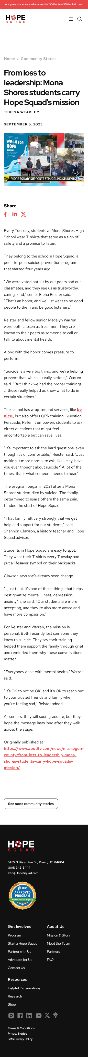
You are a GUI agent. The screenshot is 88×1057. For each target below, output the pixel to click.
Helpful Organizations (24, 988)
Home (9, 58)
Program (14, 935)
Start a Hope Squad (22, 943)
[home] (15, 19)
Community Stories (38, 58)
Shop (12, 1004)
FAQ (50, 959)
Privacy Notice (17, 1034)
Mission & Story (58, 935)
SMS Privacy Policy (20, 1039)
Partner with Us (19, 951)
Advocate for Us (20, 959)
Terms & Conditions (21, 1028)
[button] (69, 19)
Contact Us (16, 968)
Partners (53, 951)
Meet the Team (58, 943)
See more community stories (31, 803)
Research (15, 996)
